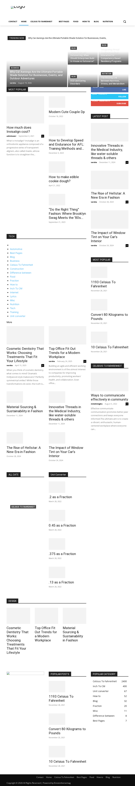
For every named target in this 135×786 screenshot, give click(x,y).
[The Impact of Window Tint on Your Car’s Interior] (67, 438)
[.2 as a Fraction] (67, 487)
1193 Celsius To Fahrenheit (103, 284)
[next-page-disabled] (93, 438)
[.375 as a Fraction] (67, 544)
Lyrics (13, 296)
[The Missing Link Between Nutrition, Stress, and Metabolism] (113, 76)
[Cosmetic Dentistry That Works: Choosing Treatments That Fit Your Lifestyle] (25, 335)
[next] (126, 38)
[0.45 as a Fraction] (67, 515)
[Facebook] (108, 2)
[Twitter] (117, 2)
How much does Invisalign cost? (19, 130)
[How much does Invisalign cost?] (25, 109)
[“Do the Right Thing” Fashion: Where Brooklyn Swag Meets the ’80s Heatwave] (67, 199)
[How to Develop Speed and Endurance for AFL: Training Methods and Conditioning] (67, 130)
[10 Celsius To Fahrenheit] (109, 337)
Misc (12, 300)
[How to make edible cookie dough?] (67, 167)
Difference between (20, 272)
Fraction (14, 280)
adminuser (11, 136)
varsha (10, 365)
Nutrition (106, 74)
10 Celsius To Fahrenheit (109, 347)
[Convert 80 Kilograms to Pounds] (109, 305)
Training (14, 312)
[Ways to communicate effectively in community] (109, 382)
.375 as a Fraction (62, 554)
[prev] (124, 38)
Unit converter (17, 316)
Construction (17, 268)
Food (12, 276)
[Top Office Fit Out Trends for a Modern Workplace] (67, 335)
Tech (12, 308)
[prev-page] (7, 232)
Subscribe (121, 103)
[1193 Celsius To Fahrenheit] (109, 272)
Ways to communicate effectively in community (109, 397)
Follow (122, 96)
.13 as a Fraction (61, 582)
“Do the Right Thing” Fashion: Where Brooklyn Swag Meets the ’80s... (67, 214)
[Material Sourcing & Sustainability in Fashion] (25, 397)
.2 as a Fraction (60, 497)
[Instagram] (113, 2)
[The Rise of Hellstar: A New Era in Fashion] (25, 438)
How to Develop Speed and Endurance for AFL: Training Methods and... (66, 144)
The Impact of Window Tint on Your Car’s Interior (66, 452)
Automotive (16, 249)
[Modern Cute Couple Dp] (67, 102)
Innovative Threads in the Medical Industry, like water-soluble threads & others (65, 413)
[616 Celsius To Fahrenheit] (25, 503)
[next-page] (9, 232)
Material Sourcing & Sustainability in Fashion (25, 409)
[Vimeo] (122, 2)
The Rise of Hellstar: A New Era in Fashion (24, 450)
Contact (39, 777)
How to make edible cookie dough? (64, 179)
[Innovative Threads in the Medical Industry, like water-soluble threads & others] (67, 397)
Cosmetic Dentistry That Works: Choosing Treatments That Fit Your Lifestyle (25, 355)
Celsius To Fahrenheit (21, 264)
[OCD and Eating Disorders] (83, 76)
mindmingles (96, 404)
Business (15, 68)
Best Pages (16, 253)
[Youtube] (126, 2)
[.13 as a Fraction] (67, 572)
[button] (124, 21)
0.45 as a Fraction (62, 525)
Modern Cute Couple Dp (67, 112)
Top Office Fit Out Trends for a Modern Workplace (64, 353)
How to (14, 284)
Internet (14, 292)
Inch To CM (16, 288)
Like (124, 89)
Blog (73, 48)
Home (49, 777)
